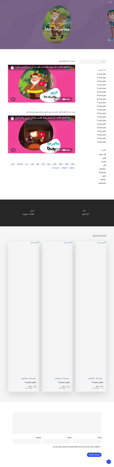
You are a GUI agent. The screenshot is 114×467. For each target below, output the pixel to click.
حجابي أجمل (102, 172)
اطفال (72, 164)
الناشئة (60, 164)
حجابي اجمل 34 (101, 77)
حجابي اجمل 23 (101, 117)
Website (38, 437)
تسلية (43, 164)
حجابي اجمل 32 (101, 84)
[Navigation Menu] (110, 2)
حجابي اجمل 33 (101, 81)
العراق (66, 164)
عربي (26, 164)
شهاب (32, 164)
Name (99, 437)
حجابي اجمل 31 (101, 88)
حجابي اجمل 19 (101, 131)
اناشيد (54, 164)
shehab (63, 34)
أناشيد (104, 158)
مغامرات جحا (55, 167)
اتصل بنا (103, 161)
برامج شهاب (102, 168)
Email (69, 437)
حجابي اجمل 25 (101, 109)
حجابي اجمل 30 (101, 92)
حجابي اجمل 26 (101, 106)
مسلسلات (64, 167)
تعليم (38, 164)
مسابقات (72, 167)
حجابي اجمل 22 (101, 120)
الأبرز (65, 23)
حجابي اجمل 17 (101, 138)
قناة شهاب (20, 164)
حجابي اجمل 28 (101, 99)
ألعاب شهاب (102, 154)
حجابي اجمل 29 (101, 95)
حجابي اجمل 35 (101, 74)
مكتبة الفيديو (50, 23)
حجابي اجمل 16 (101, 142)
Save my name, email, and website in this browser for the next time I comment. (76, 447)
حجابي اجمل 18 (101, 134)
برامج (48, 164)
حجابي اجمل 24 (101, 113)
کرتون (59, 23)
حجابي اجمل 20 (101, 127)
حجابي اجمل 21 (101, 124)
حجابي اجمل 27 (101, 102)
